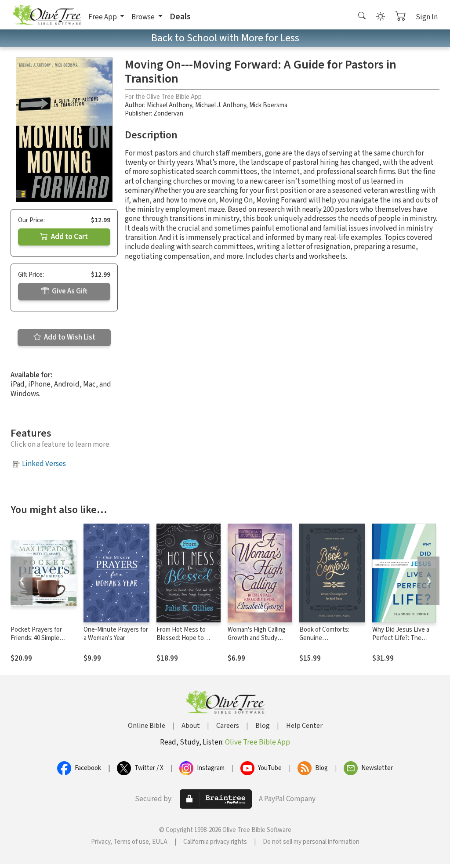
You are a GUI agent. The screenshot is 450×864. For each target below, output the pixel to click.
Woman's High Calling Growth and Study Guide (257, 638)
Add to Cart (69, 236)
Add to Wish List (69, 337)
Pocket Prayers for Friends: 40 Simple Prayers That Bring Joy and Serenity (42, 642)
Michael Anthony (169, 105)
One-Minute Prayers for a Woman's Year (115, 634)
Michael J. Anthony (220, 105)
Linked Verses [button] (44, 464)
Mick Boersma (268, 105)
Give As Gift (69, 291)
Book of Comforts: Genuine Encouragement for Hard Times (325, 642)
